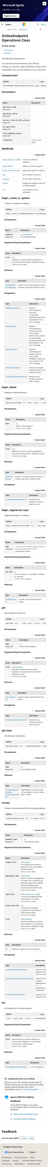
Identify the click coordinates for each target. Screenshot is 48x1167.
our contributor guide (28, 1089)
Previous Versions (21, 1157)
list (4, 190)
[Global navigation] (2, 24)
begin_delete (8, 166)
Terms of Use (6, 1164)
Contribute (6, 1161)
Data (37, 894)
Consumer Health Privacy (31, 1161)
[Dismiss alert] (44, 3)
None (8, 479)
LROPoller (9, 285)
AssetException (11, 326)
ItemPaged (9, 1067)
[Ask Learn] (40, 29)
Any (22, 905)
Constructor (8, 50)
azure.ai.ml (12, 29)
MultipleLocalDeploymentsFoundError (19, 978)
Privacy (15, 1161)
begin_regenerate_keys (11, 170)
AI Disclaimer (7, 1157)
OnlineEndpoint (26, 234)
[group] (24, 85)
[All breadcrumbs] (4, 29)
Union (7, 790)
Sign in (43, 24)
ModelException (11, 349)
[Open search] (38, 24)
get (4, 175)
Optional (15, 667)
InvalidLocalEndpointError (15, 994)
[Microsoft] (24, 24)
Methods (7, 53)
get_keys (6, 179)
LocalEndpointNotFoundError (16, 377)
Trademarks (18, 1164)
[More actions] (44, 29)
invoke (5, 183)
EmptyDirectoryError (13, 368)
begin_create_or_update (12, 160)
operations (23, 29)
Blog (32, 1157)
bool (13, 257)
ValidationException (12, 308)
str (17, 424)
